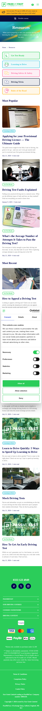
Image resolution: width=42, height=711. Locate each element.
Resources (12, 47)
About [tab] (34, 317)
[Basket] (32, 4)
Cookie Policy (20, 689)
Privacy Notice (20, 684)
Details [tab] (21, 317)
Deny (21, 398)
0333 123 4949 (21, 579)
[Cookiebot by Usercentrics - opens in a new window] (29, 310)
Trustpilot (21, 623)
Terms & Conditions (20, 674)
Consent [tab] (7, 317)
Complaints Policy (20, 679)
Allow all (21, 383)
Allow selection (21, 391)
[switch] (36, 359)
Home (4, 47)
